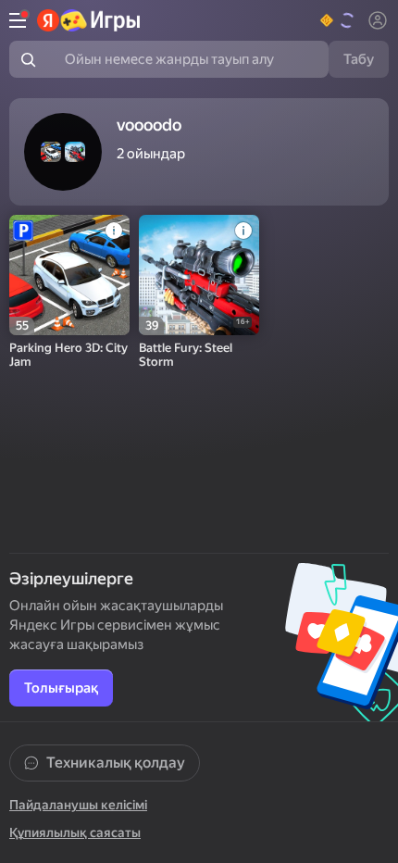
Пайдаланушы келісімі (78, 804)
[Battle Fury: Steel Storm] (199, 275)
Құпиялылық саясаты (75, 832)
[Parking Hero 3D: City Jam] (69, 275)
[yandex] (89, 20)
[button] (338, 20)
